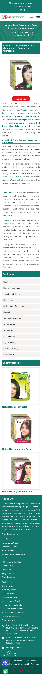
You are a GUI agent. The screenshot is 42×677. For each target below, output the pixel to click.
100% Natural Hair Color (21, 35)
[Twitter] (21, 10)
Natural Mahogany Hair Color (17, 491)
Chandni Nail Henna (11, 294)
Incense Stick (8, 354)
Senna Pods (8, 330)
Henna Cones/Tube (11, 288)
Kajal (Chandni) (9, 342)
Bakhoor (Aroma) (10, 348)
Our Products (25, 32)
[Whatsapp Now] (5, 671)
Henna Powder (9, 300)
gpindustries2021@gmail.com (23, 3)
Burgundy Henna (9, 589)
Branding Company (21, 670)
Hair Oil (6, 312)
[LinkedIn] (15, 653)
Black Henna (7, 582)
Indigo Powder (9, 336)
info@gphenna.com (23, 6)
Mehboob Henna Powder (12, 609)
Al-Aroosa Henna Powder (12, 612)
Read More (7, 215)
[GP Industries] (13, 17)
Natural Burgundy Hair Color (16, 449)
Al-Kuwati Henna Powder (12, 605)
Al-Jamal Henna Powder (11, 601)
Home (14, 32)
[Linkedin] (25, 10)
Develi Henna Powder (11, 616)
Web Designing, (13, 667)
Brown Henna (7, 586)
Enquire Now (21, 99)
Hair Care (7, 282)
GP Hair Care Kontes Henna (15, 306)
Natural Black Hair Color (14, 407)
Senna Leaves (9, 324)
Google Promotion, (28, 667)
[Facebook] (17, 10)
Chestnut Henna (8, 593)
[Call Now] (5, 663)
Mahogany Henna (9, 597)
